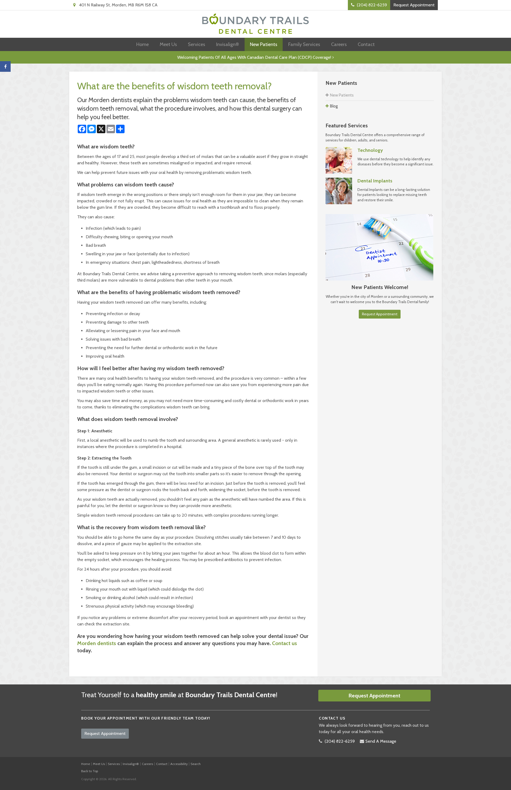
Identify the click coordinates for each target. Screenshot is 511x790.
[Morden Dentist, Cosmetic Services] (338, 190)
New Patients (263, 44)
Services (196, 44)
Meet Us (168, 44)
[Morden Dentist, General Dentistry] (338, 160)
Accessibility (179, 764)
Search (196, 764)
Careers (339, 44)
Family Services (304, 44)
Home (142, 44)
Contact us (284, 643)
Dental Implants (374, 181)
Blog (334, 106)
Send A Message (380, 741)
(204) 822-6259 (340, 741)
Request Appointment (414, 4)
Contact (366, 44)
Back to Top (89, 771)
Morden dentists (96, 643)
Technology (370, 150)
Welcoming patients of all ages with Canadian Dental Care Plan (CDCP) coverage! (254, 57)
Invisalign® (227, 44)
